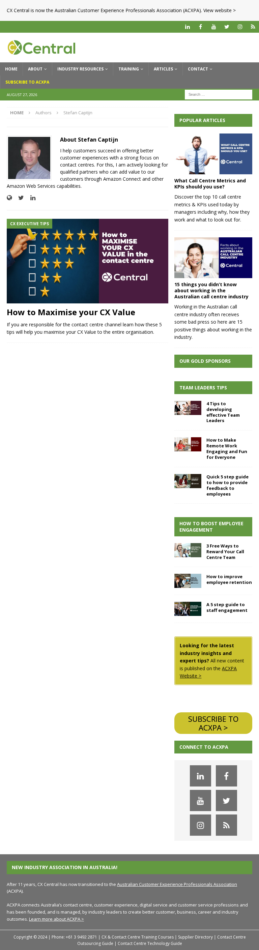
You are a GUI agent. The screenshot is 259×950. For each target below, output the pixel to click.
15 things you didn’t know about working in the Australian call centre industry (211, 290)
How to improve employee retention (229, 579)
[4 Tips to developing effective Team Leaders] (187, 408)
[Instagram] (240, 27)
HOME (11, 69)
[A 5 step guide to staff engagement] (187, 609)
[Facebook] (200, 27)
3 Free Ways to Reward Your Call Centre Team (225, 551)
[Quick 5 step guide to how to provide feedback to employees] (187, 481)
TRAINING (128, 69)
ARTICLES (163, 69)
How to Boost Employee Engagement (211, 526)
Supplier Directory (195, 937)
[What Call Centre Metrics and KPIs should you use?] (213, 153)
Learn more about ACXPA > (56, 919)
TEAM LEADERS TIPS (203, 387)
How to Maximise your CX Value (71, 312)
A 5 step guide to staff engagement (227, 607)
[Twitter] (227, 27)
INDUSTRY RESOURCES (80, 69)
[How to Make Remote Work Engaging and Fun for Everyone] (187, 444)
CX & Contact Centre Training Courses (138, 937)
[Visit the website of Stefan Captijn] (9, 198)
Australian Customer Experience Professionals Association (177, 884)
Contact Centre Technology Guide (150, 943)
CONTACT (198, 69)
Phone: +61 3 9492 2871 (74, 937)
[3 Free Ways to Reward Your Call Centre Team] (187, 550)
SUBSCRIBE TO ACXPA (27, 82)
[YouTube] (214, 27)
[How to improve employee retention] (187, 581)
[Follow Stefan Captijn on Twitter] (18, 198)
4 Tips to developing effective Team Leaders (223, 412)
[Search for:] (218, 94)
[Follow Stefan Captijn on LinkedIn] (30, 198)
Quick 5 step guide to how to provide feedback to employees (227, 485)
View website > (219, 10)
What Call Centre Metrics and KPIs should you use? (210, 183)
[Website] (253, 27)
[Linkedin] (187, 27)
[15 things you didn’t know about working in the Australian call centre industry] (213, 257)
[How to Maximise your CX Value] (87, 261)
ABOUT (35, 69)
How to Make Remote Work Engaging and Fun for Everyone (226, 448)
